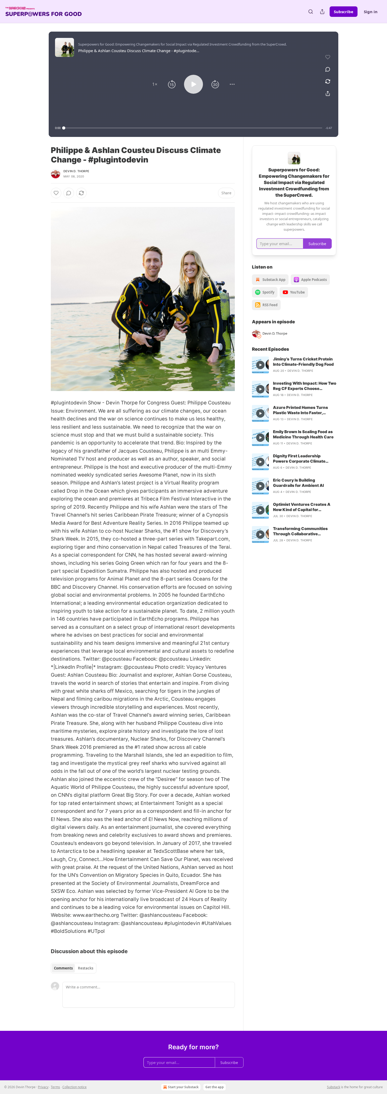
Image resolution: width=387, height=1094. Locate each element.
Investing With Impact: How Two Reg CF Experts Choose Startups (304, 386)
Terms (55, 1087)
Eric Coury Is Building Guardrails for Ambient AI (298, 483)
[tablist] (73, 968)
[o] (260, 365)
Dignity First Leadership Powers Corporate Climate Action (299, 458)
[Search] (310, 11)
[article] (294, 364)
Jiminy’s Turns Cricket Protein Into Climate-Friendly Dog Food (303, 362)
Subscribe (343, 11)
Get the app (214, 1087)
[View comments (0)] (328, 69)
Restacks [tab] (85, 968)
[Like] (56, 193)
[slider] (193, 128)
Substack (333, 1087)
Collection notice (74, 1087)
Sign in (371, 11)
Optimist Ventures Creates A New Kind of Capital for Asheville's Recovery (301, 507)
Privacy (43, 1087)
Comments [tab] (63, 968)
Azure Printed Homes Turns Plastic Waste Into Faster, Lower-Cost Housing (300, 410)
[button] (155, 84)
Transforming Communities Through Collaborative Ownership (300, 531)
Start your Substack (183, 1087)
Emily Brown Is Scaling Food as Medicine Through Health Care (303, 434)
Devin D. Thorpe (76, 171)
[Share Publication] (322, 11)
